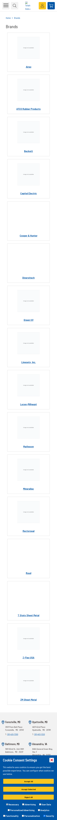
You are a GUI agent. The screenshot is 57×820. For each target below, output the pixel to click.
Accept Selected (28, 789)
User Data (46, 804)
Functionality (11, 815)
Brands (17, 18)
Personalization (32, 815)
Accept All (28, 781)
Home (8, 18)
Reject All (29, 797)
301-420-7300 (12, 734)
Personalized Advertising (22, 810)
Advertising (30, 804)
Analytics (44, 810)
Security (49, 815)
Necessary (13, 804)
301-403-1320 (39, 734)
